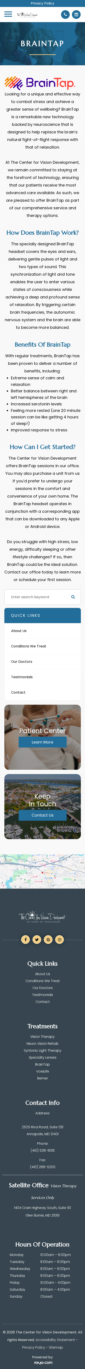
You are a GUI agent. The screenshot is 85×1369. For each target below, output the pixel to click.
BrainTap (42, 1064)
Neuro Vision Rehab (43, 1043)
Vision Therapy (42, 1036)
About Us (19, 630)
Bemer (42, 1078)
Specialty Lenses (42, 1057)
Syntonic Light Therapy (42, 1050)
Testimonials (22, 677)
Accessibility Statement (55, 1339)
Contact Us (43, 815)
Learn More (42, 742)
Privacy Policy (42, 3)
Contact (18, 692)
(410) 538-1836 (43, 1150)
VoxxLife (42, 1071)
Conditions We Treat (28, 646)
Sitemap (56, 1347)
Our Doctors (21, 661)
